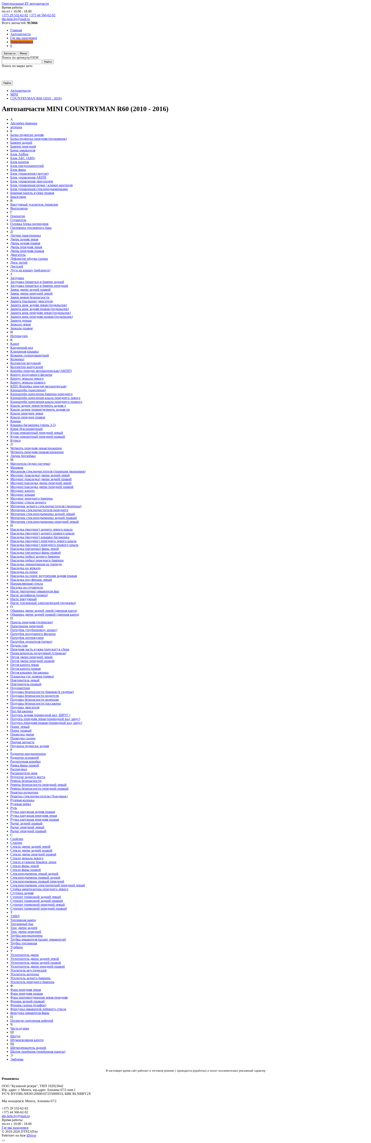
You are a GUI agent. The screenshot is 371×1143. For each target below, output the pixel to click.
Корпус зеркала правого (28, 382)
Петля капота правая (25, 668)
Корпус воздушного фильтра (31, 374)
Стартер (16, 843)
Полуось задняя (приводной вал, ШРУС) (40, 715)
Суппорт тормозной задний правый (36, 901)
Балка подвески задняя (27, 135)
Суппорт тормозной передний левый (37, 904)
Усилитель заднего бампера (30, 978)
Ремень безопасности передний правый (39, 788)
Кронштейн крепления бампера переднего (41, 394)
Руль (13, 808)
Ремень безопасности (25, 781)
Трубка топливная (23, 943)
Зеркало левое (20, 324)
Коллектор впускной (25, 363)
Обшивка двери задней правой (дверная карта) (44, 614)
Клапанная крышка (24, 351)
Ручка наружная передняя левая (33, 815)
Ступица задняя (21, 893)
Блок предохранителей (27, 166)
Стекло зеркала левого (26, 858)
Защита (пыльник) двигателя (31, 301)
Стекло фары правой (25, 870)
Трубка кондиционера (26, 935)
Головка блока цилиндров (29, 224)
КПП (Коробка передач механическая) (38, 386)
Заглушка (17, 278)
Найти (48, 61)
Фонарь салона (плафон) (28, 1005)
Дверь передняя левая (26, 247)
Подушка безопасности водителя (34, 696)
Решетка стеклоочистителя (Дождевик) (39, 796)
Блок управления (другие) (29, 173)
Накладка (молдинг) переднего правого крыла (44, 545)
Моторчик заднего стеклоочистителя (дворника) (45, 506)
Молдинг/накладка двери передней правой (41, 487)
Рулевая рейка (20, 804)
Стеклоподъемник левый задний (34, 873)
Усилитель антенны (24, 974)
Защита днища (21, 320)
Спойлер (16, 839)
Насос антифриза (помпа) (29, 595)
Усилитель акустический (28, 970)
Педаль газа (18, 645)
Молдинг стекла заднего (28, 502)
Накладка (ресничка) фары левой (34, 549)
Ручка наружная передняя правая (34, 819)
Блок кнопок (19, 162)
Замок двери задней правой (30, 289)
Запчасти (9, 53)
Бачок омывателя (22, 150)
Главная (16, 30)
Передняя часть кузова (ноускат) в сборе (39, 649)
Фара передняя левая (25, 990)
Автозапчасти (20, 34)
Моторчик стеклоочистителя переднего (39, 510)
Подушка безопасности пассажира (35, 703)
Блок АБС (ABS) (22, 158)
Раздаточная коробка (25, 761)
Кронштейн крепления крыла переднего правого (46, 402)
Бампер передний (23, 146)
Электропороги (21, 42)
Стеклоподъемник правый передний (37, 881)
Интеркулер (19, 336)
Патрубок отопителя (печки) (31, 641)
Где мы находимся (23, 38)
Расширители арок (24, 773)
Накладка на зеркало (25, 568)
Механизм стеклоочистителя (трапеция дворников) (47, 471)
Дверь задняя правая (25, 243)
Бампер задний (21, 142)
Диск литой (18, 262)
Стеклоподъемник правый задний (35, 877)
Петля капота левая (24, 665)
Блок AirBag (19, 154)
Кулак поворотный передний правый (37, 436)
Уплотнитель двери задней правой (35, 962)
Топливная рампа (23, 920)
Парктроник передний (26, 626)
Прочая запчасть (22, 742)
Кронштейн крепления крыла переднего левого (45, 398)
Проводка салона (22, 738)
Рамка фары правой (24, 765)
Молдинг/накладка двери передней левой (40, 483)
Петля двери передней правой (32, 661)
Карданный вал (21, 347)
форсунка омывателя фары (29, 1013)
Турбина (16, 947)
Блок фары (18, 169)
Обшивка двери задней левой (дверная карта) (43, 610)
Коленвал (17, 359)
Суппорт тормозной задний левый (35, 897)
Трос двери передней (25, 931)
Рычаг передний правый (28, 831)
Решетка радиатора (24, 792)
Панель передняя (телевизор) (31, 622)
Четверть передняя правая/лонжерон (37, 452)
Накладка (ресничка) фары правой (35, 552)
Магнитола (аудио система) (30, 463)
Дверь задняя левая (24, 239)
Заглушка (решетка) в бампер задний (37, 282)
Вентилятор (19, 208)
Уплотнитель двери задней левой (34, 959)
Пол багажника (21, 711)
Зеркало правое (21, 328)
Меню (23, 53)
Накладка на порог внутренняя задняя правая (43, 576)
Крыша (15, 421)
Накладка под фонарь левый (31, 579)
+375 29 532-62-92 (15, 15)
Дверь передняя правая (27, 251)
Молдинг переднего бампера (31, 498)
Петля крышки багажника (29, 672)
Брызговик (18, 197)
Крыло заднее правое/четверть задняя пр (40, 409)
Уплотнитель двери (24, 955)
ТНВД (15, 916)
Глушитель (18, 220)
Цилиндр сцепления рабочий (31, 1020)
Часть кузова (19, 1028)
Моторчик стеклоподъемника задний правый (43, 518)
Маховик (16, 467)
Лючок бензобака (23, 456)
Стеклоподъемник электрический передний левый (47, 885)
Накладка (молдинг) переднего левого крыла (43, 541)
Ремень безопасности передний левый (38, 784)
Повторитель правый (25, 684)
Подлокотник (20, 688)
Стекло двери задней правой (31, 850)
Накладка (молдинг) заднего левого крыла (41, 529)
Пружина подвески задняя (29, 746)
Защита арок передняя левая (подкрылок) (40, 313)
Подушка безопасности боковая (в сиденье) (42, 692)
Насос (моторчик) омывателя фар (34, 591)
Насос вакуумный (23, 599)
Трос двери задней (23, 928)
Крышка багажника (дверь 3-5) (33, 425)
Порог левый (20, 726)
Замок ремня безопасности (29, 297)
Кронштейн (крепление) (28, 390)
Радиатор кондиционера (28, 754)
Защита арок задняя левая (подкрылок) (38, 305)
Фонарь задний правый (27, 1001)
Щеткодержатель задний (28, 1048)
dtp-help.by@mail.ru (16, 19)
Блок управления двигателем (31, 181)
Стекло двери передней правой (33, 854)
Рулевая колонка (22, 800)
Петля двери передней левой (31, 657)
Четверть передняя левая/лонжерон (36, 448)
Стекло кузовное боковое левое (33, 862)
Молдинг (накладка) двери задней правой (41, 479)
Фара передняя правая (26, 993)
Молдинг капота (22, 491)
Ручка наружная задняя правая (32, 812)
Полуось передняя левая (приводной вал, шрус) (45, 719)
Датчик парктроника (25, 235)
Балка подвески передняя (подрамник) (38, 139)
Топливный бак (21, 924)
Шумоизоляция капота (27, 1040)
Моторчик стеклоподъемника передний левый (44, 521)
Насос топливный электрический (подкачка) (43, 603)
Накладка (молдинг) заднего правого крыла (42, 533)
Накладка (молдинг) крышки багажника (39, 537)
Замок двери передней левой (31, 293)
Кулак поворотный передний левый (36, 433)
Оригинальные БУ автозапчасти (25, 3)
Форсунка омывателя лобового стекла (38, 1009)
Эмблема (16, 1059)
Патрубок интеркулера (27, 638)
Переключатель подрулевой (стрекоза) (38, 653)
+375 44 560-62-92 (42, 15)
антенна (16, 127)
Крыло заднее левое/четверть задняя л (38, 405)
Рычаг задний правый (26, 823)
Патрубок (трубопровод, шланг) (33, 630)
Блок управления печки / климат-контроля (41, 185)
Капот (14, 344)
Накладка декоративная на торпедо (36, 564)
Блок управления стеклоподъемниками (39, 189)
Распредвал (18, 769)
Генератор (17, 216)
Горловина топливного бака (31, 228)
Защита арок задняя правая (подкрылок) (39, 309)
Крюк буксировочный (26, 429)
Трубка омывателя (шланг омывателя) (38, 939)
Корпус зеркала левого (27, 378)
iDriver (31, 1135)
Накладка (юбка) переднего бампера (37, 560)
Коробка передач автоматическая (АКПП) (41, 371)
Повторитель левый (25, 680)
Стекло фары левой (24, 866)
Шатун (15, 1036)
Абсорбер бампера (23, 123)
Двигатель (18, 255)
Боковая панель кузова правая (32, 193)
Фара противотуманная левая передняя (39, 997)
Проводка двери (22, 734)
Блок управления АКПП (28, 177)
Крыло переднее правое (27, 417)
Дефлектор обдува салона (29, 258)
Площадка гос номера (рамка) (32, 676)
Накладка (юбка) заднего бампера (35, 556)
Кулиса (15, 440)
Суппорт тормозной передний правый (38, 908)
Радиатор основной (24, 757)
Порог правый (21, 730)
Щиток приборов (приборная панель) (37, 1051)
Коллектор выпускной (26, 367)
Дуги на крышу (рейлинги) (30, 270)
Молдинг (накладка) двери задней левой (40, 475)
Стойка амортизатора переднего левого (39, 889)
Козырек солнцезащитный (29, 355)
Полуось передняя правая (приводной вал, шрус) (46, 723)
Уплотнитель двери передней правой (37, 966)
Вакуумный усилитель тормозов (34, 204)
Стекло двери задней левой (30, 846)
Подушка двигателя (24, 707)
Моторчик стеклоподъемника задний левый (42, 514)
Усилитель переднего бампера (32, 982)
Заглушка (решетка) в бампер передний (39, 286)
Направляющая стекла (26, 583)
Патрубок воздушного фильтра (33, 634)
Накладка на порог (24, 572)
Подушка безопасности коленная (34, 699)
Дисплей (16, 266)
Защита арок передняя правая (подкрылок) (41, 316)
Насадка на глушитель (26, 587)
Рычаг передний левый (27, 827)
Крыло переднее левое (26, 413)
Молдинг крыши (22, 494)
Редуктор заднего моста (27, 777)
